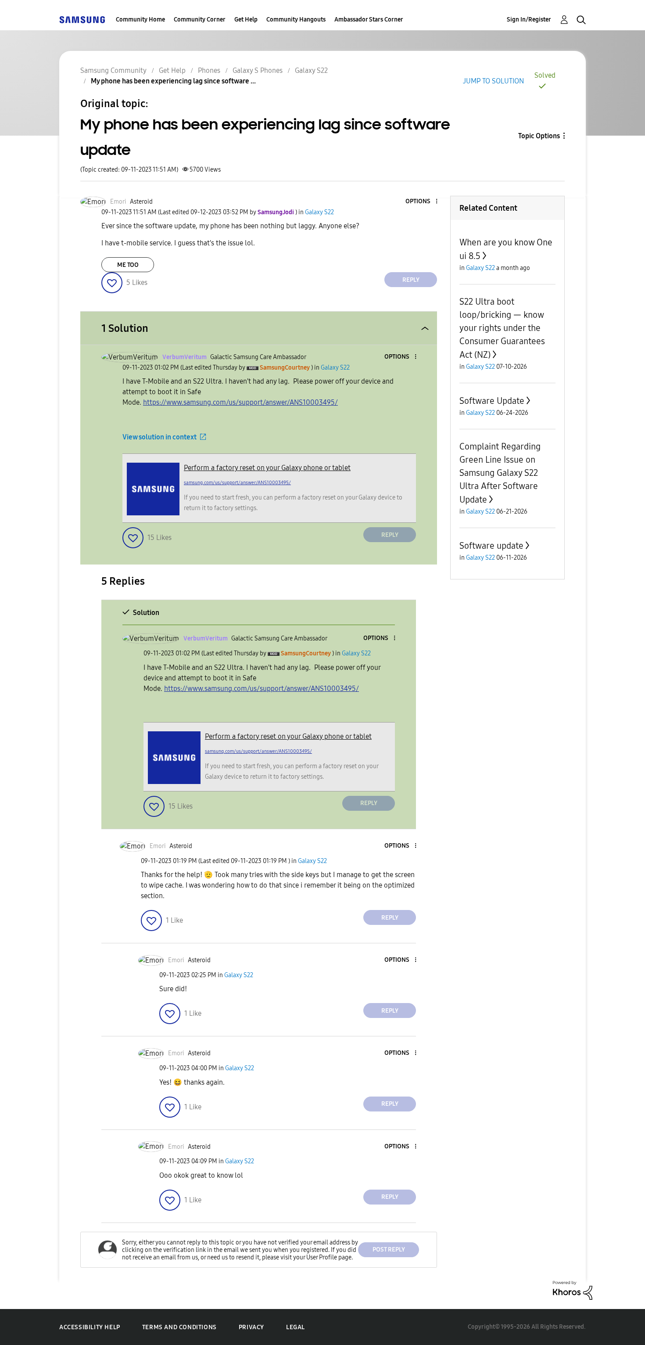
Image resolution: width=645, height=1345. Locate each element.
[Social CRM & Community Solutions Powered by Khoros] (572, 1289)
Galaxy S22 (311, 70)
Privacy (251, 1327)
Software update (491, 545)
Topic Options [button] (539, 136)
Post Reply (389, 1249)
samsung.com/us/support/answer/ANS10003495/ (237, 482)
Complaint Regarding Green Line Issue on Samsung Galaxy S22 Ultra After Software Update (500, 473)
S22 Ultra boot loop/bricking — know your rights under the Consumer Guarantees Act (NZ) (502, 328)
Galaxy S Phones (258, 70)
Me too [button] (128, 265)
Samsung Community (113, 70)
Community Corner (200, 19)
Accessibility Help (89, 1327)
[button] (422, 202)
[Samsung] (82, 19)
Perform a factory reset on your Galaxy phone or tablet (267, 468)
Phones (209, 70)
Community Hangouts (296, 19)
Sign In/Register (529, 19)
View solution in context (159, 437)
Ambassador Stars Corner (368, 19)
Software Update (491, 401)
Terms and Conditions (179, 1327)
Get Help (246, 19)
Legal (295, 1327)
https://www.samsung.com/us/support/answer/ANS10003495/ (240, 402)
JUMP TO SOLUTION (493, 81)
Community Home (140, 19)
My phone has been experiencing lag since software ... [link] (173, 81)
